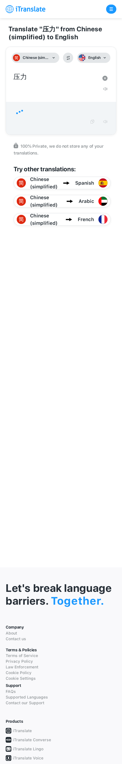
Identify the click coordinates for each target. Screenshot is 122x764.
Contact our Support (25, 703)
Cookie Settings (21, 678)
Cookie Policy (18, 672)
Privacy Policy (19, 661)
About (11, 633)
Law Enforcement (22, 667)
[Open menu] (111, 9)
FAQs (11, 691)
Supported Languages (27, 697)
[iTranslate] (25, 9)
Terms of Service (22, 655)
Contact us (16, 639)
